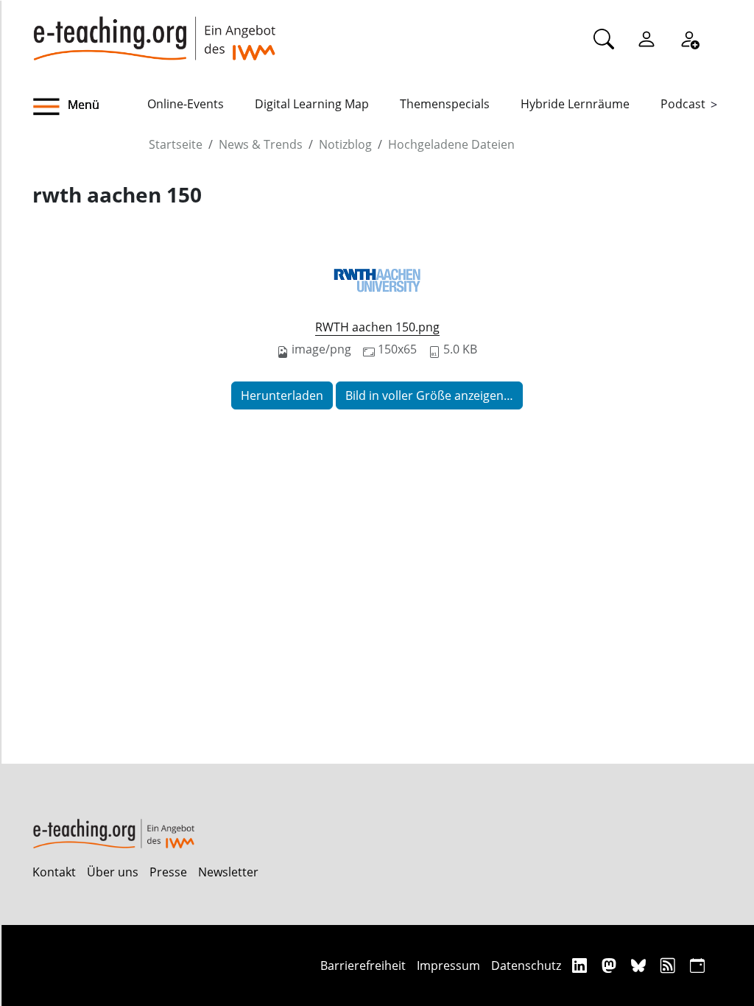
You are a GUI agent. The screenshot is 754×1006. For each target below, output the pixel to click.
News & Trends (261, 144)
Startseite (175, 144)
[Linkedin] (581, 965)
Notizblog (345, 144)
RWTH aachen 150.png (377, 327)
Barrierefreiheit (363, 965)
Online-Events (185, 104)
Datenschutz (526, 965)
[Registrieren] (689, 38)
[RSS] (669, 965)
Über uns (112, 872)
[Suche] (603, 38)
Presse (168, 872)
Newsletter (228, 872)
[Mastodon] (611, 965)
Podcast (682, 104)
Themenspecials (445, 104)
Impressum (448, 965)
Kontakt (54, 872)
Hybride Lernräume (575, 104)
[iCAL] (697, 965)
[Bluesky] (640, 965)
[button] (89, 107)
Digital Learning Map (312, 104)
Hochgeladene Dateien (451, 144)
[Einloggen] (646, 38)
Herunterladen (282, 395)
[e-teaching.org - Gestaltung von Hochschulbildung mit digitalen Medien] (153, 30)
